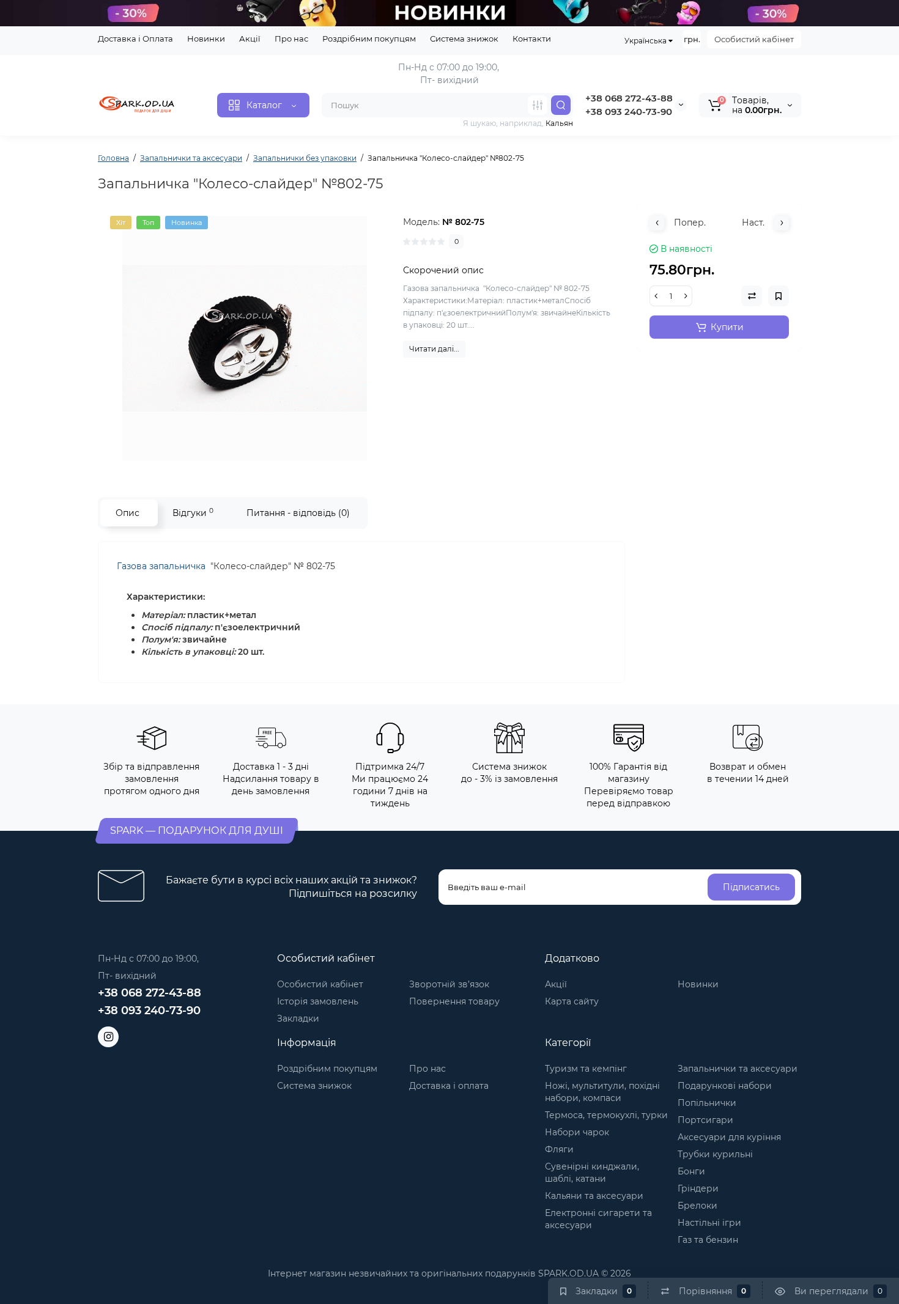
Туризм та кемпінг (586, 1068)
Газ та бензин (708, 1239)
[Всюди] (537, 105)
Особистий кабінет (754, 39)
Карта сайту (572, 1001)
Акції (250, 38)
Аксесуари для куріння (729, 1137)
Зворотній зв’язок (449, 984)
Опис (127, 512)
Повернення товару (454, 1001)
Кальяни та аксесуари (594, 1195)
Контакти (531, 38)
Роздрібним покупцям (369, 38)
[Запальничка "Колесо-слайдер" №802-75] (244, 338)
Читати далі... (434, 348)
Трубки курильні (715, 1154)
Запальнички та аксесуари (737, 1068)
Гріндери (698, 1188)
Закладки (298, 1018)
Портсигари (705, 1119)
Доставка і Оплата (135, 38)
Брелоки (697, 1205)
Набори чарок (577, 1132)
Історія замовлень (317, 1001)
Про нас (291, 38)
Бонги (691, 1171)
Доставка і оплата (449, 1085)
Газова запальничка (162, 566)
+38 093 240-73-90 (628, 111)
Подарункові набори (725, 1085)
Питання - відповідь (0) (298, 512)
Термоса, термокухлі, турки (606, 1115)
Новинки (206, 38)
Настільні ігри (709, 1222)
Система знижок (464, 38)
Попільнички (707, 1102)
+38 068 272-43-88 (629, 98)
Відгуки (192, 512)
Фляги (559, 1149)
